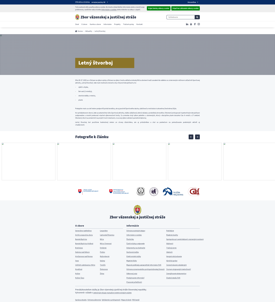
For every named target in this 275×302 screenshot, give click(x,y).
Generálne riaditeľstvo (83, 231)
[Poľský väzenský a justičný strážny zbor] (173, 191)
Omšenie (103, 248)
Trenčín (102, 265)
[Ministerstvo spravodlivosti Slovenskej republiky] (119, 191)
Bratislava (79, 248)
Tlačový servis (171, 248)
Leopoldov (104, 231)
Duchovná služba (132, 252)
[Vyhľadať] (197, 17)
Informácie (107, 24)
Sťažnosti (169, 243)
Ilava (77, 261)
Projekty (117, 24)
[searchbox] (181, 17)
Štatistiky (130, 239)
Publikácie (170, 231)
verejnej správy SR (98, 2)
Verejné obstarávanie (174, 256)
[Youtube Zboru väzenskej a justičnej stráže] (191, 24)
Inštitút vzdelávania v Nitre (85, 265)
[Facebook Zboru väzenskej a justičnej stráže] (195, 24)
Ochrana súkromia (94, 300)
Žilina (102, 273)
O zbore (84, 24)
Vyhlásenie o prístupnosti (111, 300)
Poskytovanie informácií (135, 278)
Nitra (102, 239)
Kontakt (139, 24)
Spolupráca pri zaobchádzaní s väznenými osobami (185, 239)
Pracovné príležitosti (134, 282)
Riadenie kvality (172, 235)
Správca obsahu (81, 300)
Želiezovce (104, 269)
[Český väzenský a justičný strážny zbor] (141, 191)
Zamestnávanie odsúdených (176, 265)
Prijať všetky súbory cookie (158, 8)
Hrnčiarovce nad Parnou (84, 256)
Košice (77, 273)
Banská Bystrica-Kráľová (84, 243)
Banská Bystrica (81, 239)
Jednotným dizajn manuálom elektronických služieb (112, 293)
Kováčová (78, 269)
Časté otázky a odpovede (135, 243)
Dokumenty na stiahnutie (135, 248)
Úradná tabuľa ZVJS (173, 278)
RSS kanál (135, 300)
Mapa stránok (126, 300)
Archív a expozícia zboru (84, 235)
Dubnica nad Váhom (82, 252)
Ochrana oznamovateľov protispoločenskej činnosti (145, 269)
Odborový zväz (131, 273)
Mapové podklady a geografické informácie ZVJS (143, 265)
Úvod (77, 24)
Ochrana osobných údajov (135, 231)
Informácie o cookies (109, 9)
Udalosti (169, 252)
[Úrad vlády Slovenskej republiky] (88, 191)
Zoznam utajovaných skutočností (178, 269)
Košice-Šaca (79, 278)
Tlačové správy (128, 24)
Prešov (102, 252)
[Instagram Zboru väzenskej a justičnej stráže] (199, 24)
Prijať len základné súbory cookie (186, 8)
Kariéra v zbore (95, 24)
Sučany (102, 261)
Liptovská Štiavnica (107, 235)
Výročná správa (171, 261)
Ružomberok (104, 256)
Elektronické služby (133, 256)
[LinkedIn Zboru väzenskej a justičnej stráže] (187, 24)
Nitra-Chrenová (105, 243)
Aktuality (88, 31)
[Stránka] (77, 17)
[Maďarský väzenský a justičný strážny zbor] (154, 191)
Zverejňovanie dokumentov (176, 273)
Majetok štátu (131, 261)
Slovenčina (192, 2)
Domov (80, 31)
